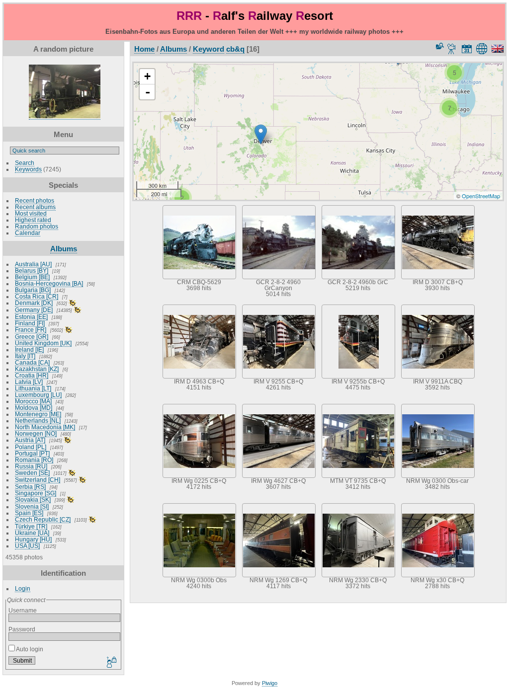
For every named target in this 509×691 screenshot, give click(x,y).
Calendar (27, 233)
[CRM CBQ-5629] (260, 134)
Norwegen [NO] (36, 433)
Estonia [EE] (31, 316)
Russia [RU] (31, 466)
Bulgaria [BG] (33, 290)
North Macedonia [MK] (45, 427)
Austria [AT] (30, 440)
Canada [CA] (32, 362)
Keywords (28, 169)
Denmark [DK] (34, 303)
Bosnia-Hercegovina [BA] (49, 283)
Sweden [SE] (32, 472)
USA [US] (27, 545)
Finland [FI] (30, 323)
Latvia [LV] (29, 382)
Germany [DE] (34, 310)
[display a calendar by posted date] (466, 48)
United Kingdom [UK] (43, 343)
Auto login (29, 649)
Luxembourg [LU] (38, 394)
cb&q (235, 49)
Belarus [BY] (31, 270)
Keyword (208, 49)
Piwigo (269, 683)
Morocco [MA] (33, 401)
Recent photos (34, 200)
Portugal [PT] (32, 453)
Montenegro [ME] (38, 414)
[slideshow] (451, 48)
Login (22, 588)
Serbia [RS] (30, 486)
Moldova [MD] (33, 407)
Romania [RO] (34, 460)
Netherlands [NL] (38, 420)
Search (24, 162)
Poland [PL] (30, 447)
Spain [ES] (29, 513)
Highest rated (33, 220)
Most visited (31, 213)
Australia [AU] (33, 264)
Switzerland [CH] (37, 479)
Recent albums (35, 207)
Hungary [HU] (33, 539)
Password (21, 629)
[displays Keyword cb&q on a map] (483, 48)
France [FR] (30, 329)
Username (22, 610)
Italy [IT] (25, 356)
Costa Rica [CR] (36, 296)
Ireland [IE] (29, 349)
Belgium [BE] (32, 277)
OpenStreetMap (481, 196)
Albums (63, 248)
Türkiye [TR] (31, 526)
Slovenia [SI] (32, 506)
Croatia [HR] (31, 375)
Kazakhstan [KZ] (37, 369)
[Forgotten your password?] (110, 662)
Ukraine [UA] (32, 533)
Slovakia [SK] (33, 499)
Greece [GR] (31, 336)
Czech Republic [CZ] (43, 519)
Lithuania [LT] (33, 388)
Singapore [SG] (35, 493)
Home (144, 49)
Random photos (36, 226)
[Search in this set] (438, 46)
